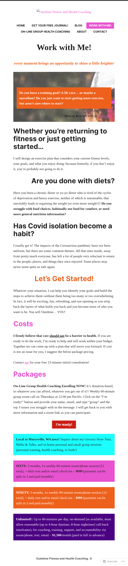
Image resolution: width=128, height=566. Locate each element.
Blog (78, 25)
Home (21, 25)
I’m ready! (64, 425)
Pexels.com (104, 116)
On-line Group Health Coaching (45, 31)
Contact (100, 31)
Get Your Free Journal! (50, 25)
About (82, 31)
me (27, 362)
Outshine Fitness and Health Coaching (62, 558)
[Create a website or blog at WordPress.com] (91, 558)
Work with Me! (100, 25)
